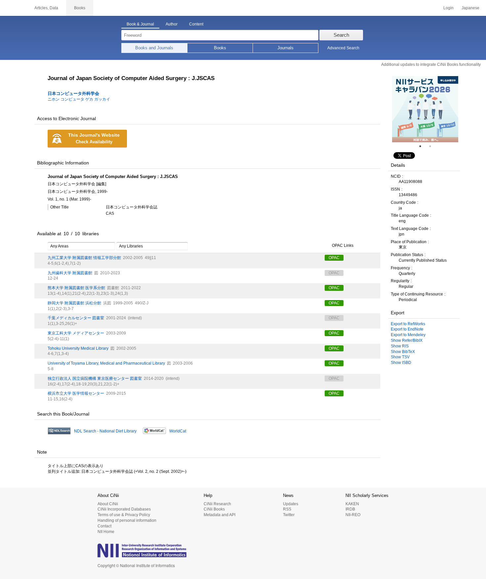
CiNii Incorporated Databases (124, 509)
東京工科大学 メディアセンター (76, 333)
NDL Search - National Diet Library (105, 431)
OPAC (334, 257)
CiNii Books (214, 509)
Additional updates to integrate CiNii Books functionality (431, 64)
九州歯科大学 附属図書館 (70, 273)
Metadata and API (219, 514)
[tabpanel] (425, 109)
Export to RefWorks (408, 324)
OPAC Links (342, 245)
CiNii (13, 8)
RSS (287, 509)
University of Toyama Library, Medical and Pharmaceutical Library (106, 363)
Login (448, 8)
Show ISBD (401, 362)
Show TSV (400, 357)
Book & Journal (140, 24)
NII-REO (352, 514)
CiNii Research (217, 504)
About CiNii (108, 504)
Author (172, 24)
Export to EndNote (407, 329)
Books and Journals (154, 47)
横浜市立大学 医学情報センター (76, 393)
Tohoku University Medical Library (78, 348)
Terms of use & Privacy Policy (124, 514)
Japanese (470, 8)
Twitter (289, 514)
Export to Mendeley (408, 335)
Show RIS (400, 346)
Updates (290, 504)
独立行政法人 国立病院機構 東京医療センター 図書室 (95, 378)
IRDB (350, 509)
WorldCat (177, 431)
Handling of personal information (127, 520)
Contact (104, 526)
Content (196, 24)
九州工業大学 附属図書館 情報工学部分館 (84, 257)
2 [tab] (432, 146)
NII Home (106, 531)
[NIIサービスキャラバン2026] (425, 109)
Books (220, 47)
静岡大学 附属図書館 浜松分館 (74, 303)
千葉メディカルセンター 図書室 (76, 318)
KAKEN (352, 504)
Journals (285, 47)
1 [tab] (423, 146)
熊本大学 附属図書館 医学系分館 (76, 288)
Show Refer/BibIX (407, 340)
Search (341, 35)
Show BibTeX (403, 351)
